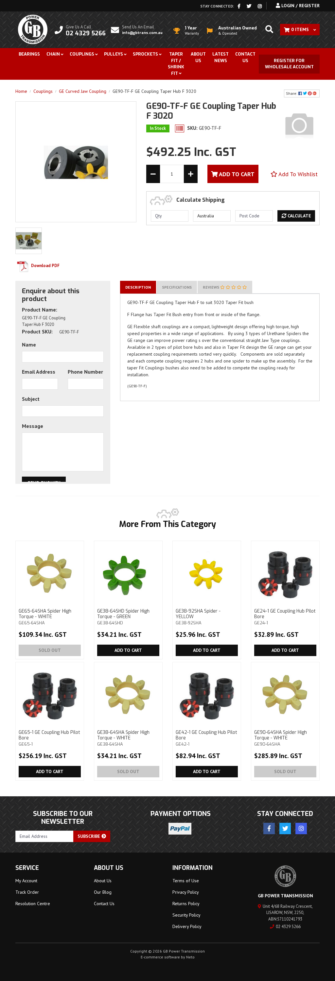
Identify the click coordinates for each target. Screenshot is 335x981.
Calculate (298, 216)
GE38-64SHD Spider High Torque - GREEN (123, 617)
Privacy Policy (185, 892)
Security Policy (186, 915)
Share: (292, 93)
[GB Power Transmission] (32, 29)
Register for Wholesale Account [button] (289, 64)
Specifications (177, 287)
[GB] (299, 125)
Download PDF (45, 265)
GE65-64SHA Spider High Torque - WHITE (45, 617)
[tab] (138, 287)
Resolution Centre (32, 903)
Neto (190, 957)
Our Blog (103, 892)
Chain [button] (53, 54)
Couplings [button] (82, 54)
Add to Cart (128, 650)
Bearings (29, 54)
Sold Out (50, 650)
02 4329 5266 (288, 926)
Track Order (27, 892)
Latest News (220, 57)
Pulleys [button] (113, 54)
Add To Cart (236, 174)
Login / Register (300, 5)
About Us (198, 57)
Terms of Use (185, 881)
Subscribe (89, 836)
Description (138, 287)
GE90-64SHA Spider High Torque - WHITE (280, 738)
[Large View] (28, 240)
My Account (26, 881)
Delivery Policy (187, 926)
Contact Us (245, 57)
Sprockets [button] (145, 54)
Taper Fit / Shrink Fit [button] (176, 63)
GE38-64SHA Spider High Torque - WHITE (123, 738)
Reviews (211, 287)
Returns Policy (186, 903)
